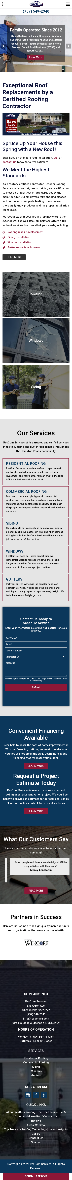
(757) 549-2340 (36, 11)
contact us (9, 162)
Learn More (35, 57)
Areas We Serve (36, 1125)
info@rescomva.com (36, 1018)
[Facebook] (36, 1095)
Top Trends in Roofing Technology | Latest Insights (36, 1129)
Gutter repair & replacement (25, 247)
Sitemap (36, 1142)
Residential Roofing (36, 1058)
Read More (36, 890)
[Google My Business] (28, 1095)
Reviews (36, 1120)
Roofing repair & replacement (26, 232)
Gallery (36, 1133)
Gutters (36, 1075)
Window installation (20, 242)
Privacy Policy (52, 679)
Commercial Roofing (36, 1062)
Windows (36, 1071)
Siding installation (19, 237)
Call (55, 157)
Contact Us (36, 1138)
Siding (36, 1066)
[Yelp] (44, 1095)
